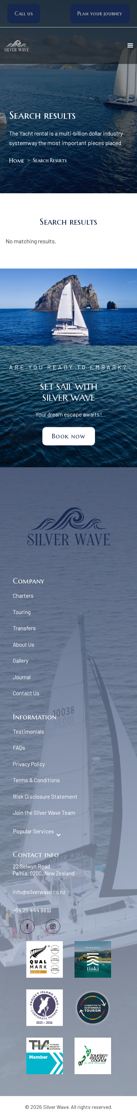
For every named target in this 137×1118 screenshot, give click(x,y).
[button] (130, 45)
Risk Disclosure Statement (45, 796)
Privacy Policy (29, 764)
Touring (22, 612)
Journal (22, 677)
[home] (27, 45)
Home (16, 160)
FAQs (19, 747)
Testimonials (28, 731)
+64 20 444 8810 (32, 910)
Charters (23, 595)
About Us (23, 644)
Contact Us (26, 693)
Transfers (24, 628)
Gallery (20, 660)
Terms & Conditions (36, 780)
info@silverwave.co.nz (39, 892)
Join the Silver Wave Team (44, 812)
